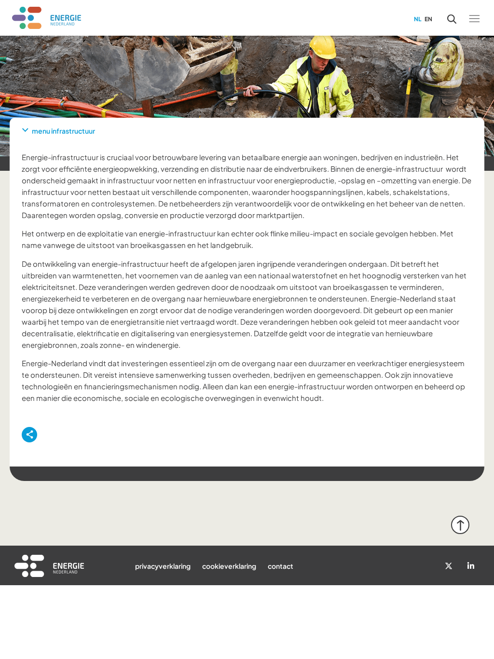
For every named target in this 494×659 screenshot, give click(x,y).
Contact (280, 566)
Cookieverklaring (229, 566)
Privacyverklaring (163, 566)
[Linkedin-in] (471, 566)
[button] (474, 18)
